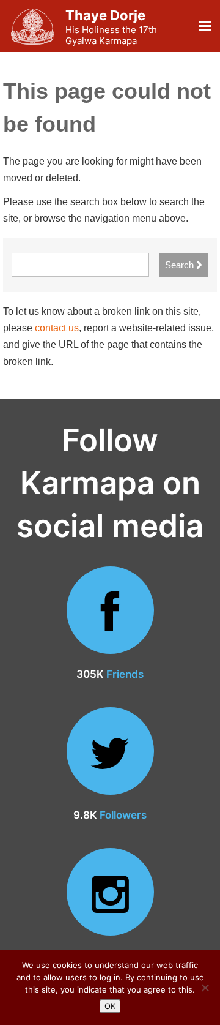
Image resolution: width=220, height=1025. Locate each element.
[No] (205, 988)
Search (180, 265)
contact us (57, 328)
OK (110, 1006)
